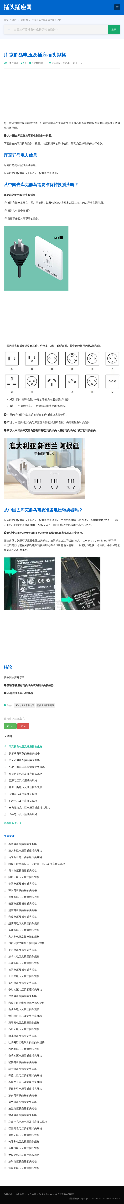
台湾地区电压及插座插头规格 (25, 1055)
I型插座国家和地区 (45, 705)
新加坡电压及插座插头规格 (23, 930)
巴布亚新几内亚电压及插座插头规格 (29, 807)
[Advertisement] (62, 96)
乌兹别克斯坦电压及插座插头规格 (27, 1121)
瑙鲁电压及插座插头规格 (23, 814)
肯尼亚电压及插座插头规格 (23, 1168)
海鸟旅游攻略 (45, 1194)
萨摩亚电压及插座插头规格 (24, 753)
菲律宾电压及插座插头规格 (23, 963)
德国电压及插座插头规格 (22, 969)
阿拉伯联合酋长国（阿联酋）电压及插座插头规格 (36, 863)
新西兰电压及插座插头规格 (23, 1009)
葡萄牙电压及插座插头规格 (23, 1135)
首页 (6, 19)
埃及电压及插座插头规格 (22, 1115)
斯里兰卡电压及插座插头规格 (25, 1082)
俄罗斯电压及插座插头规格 (23, 897)
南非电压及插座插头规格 (22, 1035)
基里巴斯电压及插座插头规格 (25, 787)
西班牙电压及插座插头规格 (23, 1029)
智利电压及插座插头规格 (22, 982)
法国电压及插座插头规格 (22, 996)
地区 (14, 19)
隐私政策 (20, 1194)
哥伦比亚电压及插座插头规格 (25, 1075)
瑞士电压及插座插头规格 (22, 1068)
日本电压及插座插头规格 (22, 870)
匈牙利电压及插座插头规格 (23, 1141)
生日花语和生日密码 (64, 1194)
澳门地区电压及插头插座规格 (25, 1015)
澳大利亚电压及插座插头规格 (25, 850)
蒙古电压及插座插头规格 (22, 1095)
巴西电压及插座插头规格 (22, 903)
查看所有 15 (11, 823)
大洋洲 (24, 19)
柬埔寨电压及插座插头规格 (23, 1022)
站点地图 (31, 1194)
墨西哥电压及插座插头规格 (23, 923)
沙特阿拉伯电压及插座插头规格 (26, 943)
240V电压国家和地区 (24, 705)
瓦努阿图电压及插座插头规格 (25, 773)
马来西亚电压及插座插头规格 (25, 857)
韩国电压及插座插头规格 (22, 890)
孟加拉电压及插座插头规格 (23, 1148)
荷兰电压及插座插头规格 (22, 1102)
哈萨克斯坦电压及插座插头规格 (26, 1042)
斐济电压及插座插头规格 (23, 780)
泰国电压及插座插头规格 (22, 844)
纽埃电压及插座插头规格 (23, 800)
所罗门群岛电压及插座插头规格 (27, 767)
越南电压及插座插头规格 (22, 910)
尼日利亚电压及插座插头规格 (25, 1088)
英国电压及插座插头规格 (22, 949)
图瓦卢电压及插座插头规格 (24, 760)
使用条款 (8, 1194)
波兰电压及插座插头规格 (22, 1108)
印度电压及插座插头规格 (22, 916)
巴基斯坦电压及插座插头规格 (25, 1128)
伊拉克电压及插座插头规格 (23, 1154)
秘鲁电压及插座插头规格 (22, 1062)
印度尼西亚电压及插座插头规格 (26, 1002)
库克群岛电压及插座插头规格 (25, 746)
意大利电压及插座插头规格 (23, 936)
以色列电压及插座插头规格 (23, 1049)
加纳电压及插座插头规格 (22, 1161)
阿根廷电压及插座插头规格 (23, 877)
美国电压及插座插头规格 (22, 883)
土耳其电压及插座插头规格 (23, 976)
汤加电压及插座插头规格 (23, 794)
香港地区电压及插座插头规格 (25, 989)
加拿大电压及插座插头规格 (23, 956)
